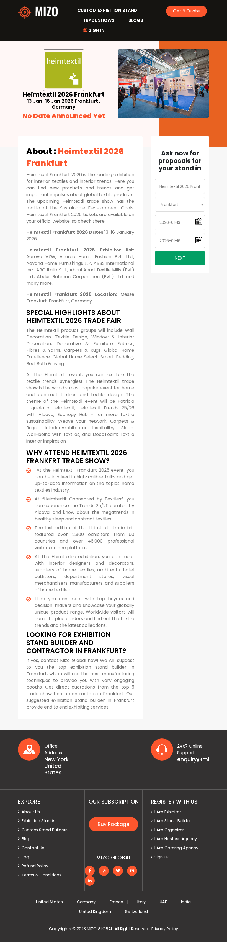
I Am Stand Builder (172, 820)
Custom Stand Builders (45, 830)
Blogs (135, 20)
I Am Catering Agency (176, 848)
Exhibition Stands (38, 820)
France (116, 902)
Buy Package (113, 824)
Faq (25, 857)
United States (49, 902)
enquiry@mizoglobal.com (193, 759)
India (186, 902)
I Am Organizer (169, 830)
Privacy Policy (164, 928)
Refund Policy (35, 866)
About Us (31, 812)
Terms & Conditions (41, 875)
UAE (163, 902)
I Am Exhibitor (167, 812)
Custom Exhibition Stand (107, 10)
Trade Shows (99, 20)
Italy (141, 902)
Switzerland (136, 911)
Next (179, 258)
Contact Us (33, 848)
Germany (86, 902)
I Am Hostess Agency (175, 838)
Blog (26, 838)
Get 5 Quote (186, 11)
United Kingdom (95, 911)
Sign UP (161, 857)
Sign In (95, 30)
